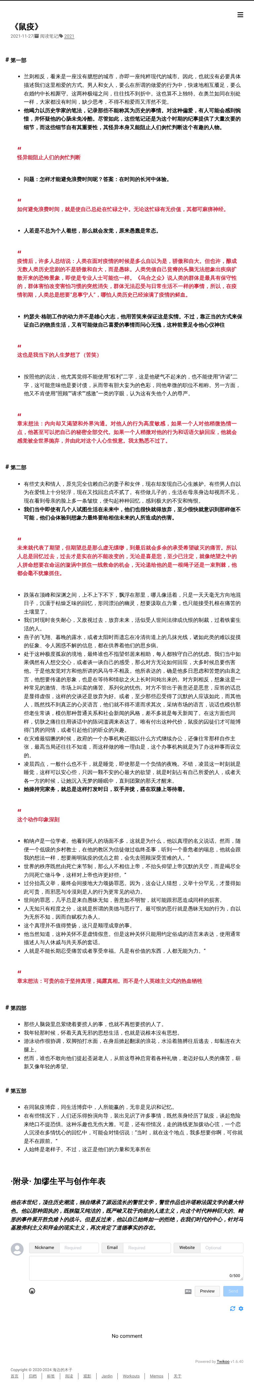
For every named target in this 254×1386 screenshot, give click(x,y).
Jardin (107, 1376)
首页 (15, 1376)
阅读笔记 (49, 36)
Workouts (131, 1376)
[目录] (240, 15)
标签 (51, 1376)
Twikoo (223, 1361)
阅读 (69, 1376)
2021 (69, 36)
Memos (156, 1376)
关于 (178, 1376)
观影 (87, 1376)
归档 (33, 1376)
